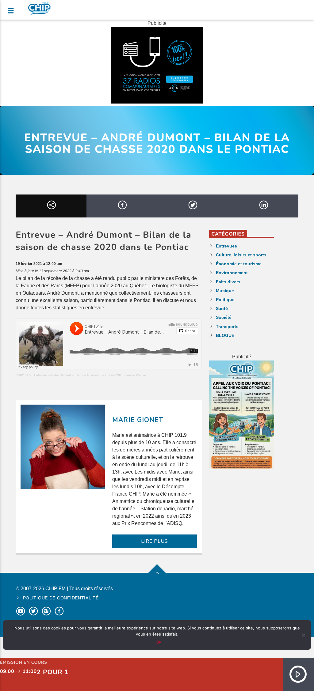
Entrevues (226, 246)
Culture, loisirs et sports (241, 254)
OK (158, 642)
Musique (225, 290)
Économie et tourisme (239, 263)
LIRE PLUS (154, 541)
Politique (225, 299)
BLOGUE (225, 335)
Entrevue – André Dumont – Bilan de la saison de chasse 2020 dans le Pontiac (90, 375)
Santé (222, 308)
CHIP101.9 (23, 375)
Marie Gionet (137, 420)
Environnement (232, 272)
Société (224, 317)
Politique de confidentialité (61, 597)
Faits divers (228, 281)
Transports (227, 326)
